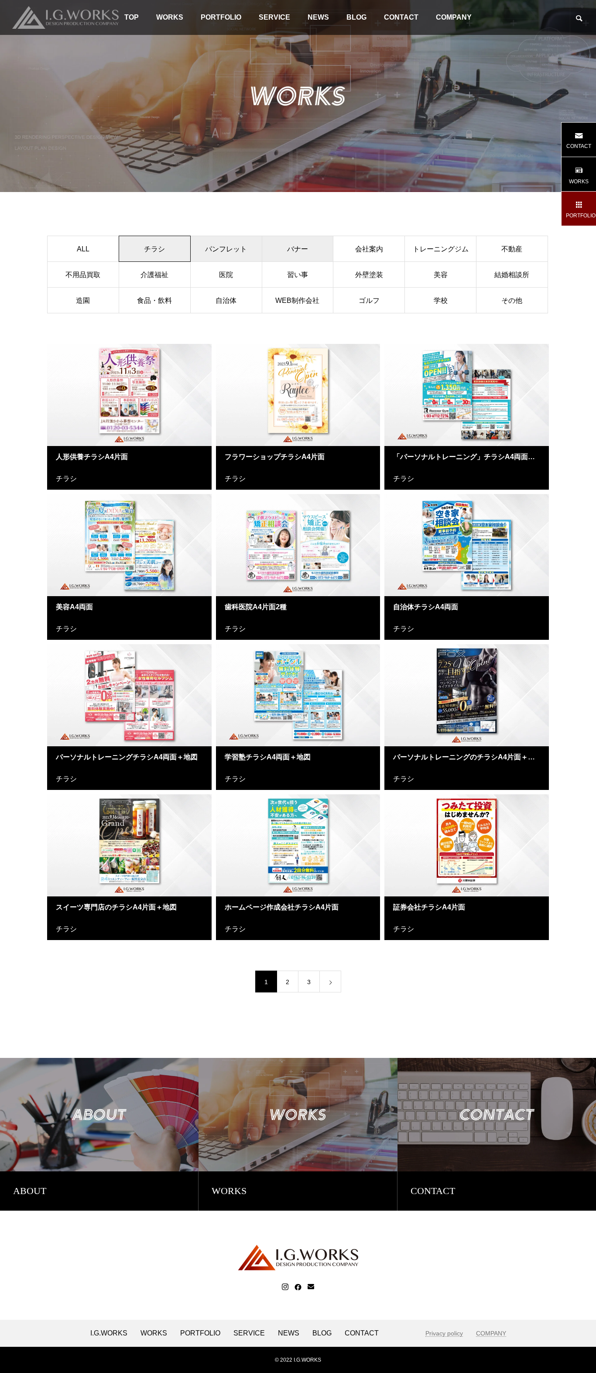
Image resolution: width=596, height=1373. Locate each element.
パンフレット (226, 249)
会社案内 (369, 249)
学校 (441, 300)
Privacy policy (444, 1333)
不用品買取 (82, 274)
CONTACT (401, 17)
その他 (511, 300)
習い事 (297, 274)
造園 (83, 300)
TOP (131, 17)
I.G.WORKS (108, 1333)
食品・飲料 (154, 300)
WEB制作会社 (297, 300)
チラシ (66, 478)
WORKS (169, 17)
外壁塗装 (369, 274)
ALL (83, 249)
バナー (297, 249)
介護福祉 (154, 274)
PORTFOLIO (221, 17)
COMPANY (454, 17)
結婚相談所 (511, 274)
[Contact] (311, 1287)
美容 (441, 274)
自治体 (226, 300)
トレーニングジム (441, 249)
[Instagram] (285, 1287)
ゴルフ (369, 300)
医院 (226, 274)
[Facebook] (298, 1287)
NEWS (318, 17)
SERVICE (274, 17)
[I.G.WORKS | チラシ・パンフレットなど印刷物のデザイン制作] (65, 17)
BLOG (356, 17)
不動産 (511, 249)
